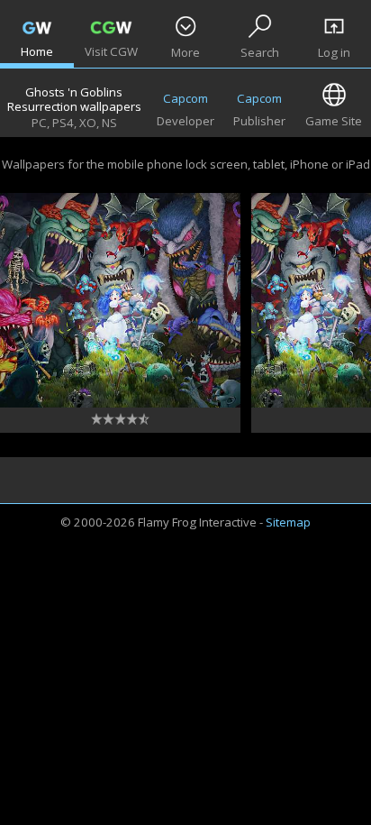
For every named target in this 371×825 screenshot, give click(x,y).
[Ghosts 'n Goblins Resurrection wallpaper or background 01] (120, 300)
